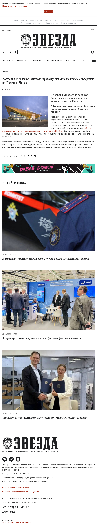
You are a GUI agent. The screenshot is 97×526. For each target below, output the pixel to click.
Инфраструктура (51, 23)
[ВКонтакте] (21, 155)
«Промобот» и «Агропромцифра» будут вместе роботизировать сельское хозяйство (45, 418)
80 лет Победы (20, 20)
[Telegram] (28, 155)
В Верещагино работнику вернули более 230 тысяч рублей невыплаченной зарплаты (45, 259)
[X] (31, 155)
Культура (70, 60)
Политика (8, 60)
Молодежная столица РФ (41, 20)
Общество (22, 60)
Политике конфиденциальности (15, 6)
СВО (56, 20)
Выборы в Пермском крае (72, 20)
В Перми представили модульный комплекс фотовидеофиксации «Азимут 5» (41, 338)
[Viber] (34, 155)
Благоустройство (68, 23)
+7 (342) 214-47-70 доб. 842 (15, 509)
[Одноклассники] (25, 155)
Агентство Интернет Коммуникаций (17, 523)
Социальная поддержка (31, 23)
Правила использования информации (17, 487)
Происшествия (54, 60)
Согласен (48, 11)
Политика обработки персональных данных (20, 492)
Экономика (37, 60)
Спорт (83, 60)
